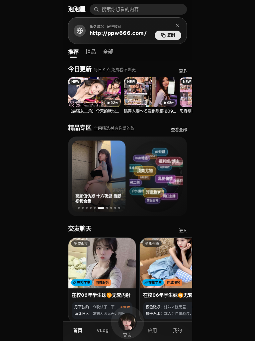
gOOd (146, 159)
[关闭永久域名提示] (177, 25)
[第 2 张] (83, 208)
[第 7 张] (107, 208)
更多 (183, 71)
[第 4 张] (91, 208)
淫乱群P (158, 189)
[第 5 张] (95, 208)
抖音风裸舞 (154, 193)
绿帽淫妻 (170, 183)
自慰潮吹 (139, 180)
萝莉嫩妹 (174, 163)
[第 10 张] (119, 208)
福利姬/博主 (171, 159)
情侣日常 (154, 201)
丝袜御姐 (132, 170)
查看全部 (179, 130)
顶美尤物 (149, 168)
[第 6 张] (101, 208)
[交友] (127, 322)
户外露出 (138, 193)
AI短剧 (158, 152)
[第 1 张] (79, 208)
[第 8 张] (111, 208)
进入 (183, 230)
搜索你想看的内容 (120, 9)
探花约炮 (180, 178)
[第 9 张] (115, 208)
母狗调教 (158, 170)
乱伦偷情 (170, 174)
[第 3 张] (87, 208)
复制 (171, 35)
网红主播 (172, 194)
